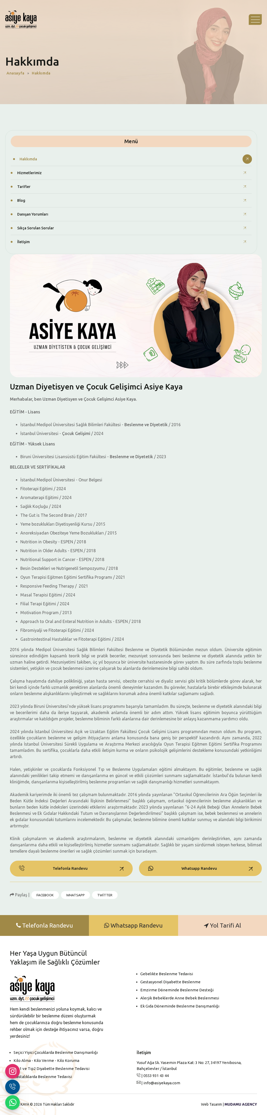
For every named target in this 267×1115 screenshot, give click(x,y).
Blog (21, 200)
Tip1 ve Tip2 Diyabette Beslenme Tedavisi (51, 1068)
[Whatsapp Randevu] (12, 1102)
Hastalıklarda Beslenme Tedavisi (43, 1076)
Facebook (45, 895)
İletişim (23, 242)
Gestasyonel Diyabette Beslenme (170, 982)
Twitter (104, 895)
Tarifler (24, 187)
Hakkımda (28, 159)
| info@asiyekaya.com (160, 1083)
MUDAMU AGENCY (240, 1104)
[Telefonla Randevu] (12, 1087)
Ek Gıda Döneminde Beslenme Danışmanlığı (179, 1006)
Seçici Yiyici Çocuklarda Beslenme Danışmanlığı (56, 1052)
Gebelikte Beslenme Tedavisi (166, 974)
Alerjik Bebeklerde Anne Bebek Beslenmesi (179, 998)
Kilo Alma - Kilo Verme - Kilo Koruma (46, 1060)
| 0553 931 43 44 (155, 1075)
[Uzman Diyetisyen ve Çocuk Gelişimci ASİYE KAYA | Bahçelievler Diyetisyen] (21, 19)
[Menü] (255, 19)
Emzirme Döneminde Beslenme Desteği (177, 990)
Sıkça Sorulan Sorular (35, 228)
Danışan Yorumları (32, 214)
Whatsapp (75, 895)
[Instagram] (12, 1071)
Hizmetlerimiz (29, 173)
